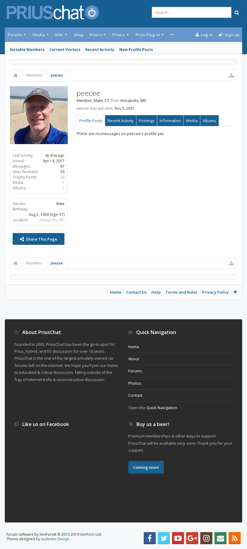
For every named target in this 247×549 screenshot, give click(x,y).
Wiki (59, 34)
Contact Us (136, 292)
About (133, 358)
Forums (15, 34)
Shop (78, 34)
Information (170, 120)
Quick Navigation (161, 407)
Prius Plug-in (148, 34)
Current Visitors (64, 49)
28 (62, 177)
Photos (134, 383)
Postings (147, 120)
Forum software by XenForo (54, 534)
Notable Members (27, 49)
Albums (209, 120)
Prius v (95, 34)
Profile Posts (90, 120)
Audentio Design (55, 538)
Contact (135, 395)
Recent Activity (99, 49)
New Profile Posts (136, 49)
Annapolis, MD (52, 219)
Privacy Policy (215, 292)
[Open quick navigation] (231, 75)
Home (115, 292)
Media (39, 34)
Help (156, 292)
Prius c (118, 34)
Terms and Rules (181, 292)
